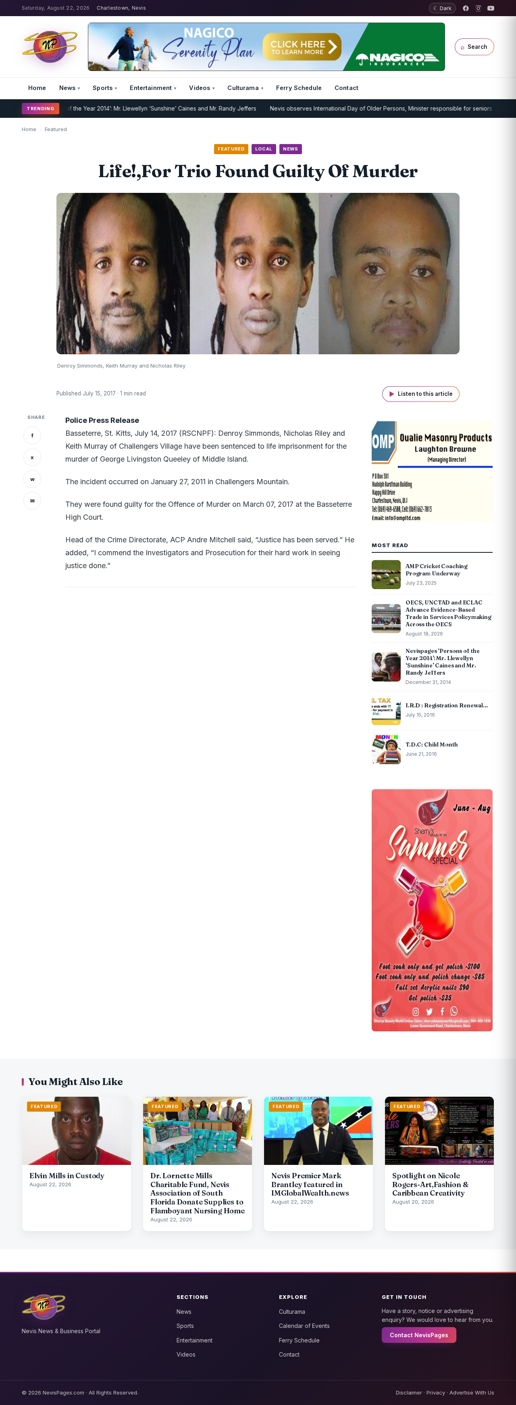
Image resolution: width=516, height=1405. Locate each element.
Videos (199, 87)
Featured (56, 129)
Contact (346, 87)
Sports (102, 87)
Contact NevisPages (419, 1335)
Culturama (242, 87)
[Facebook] (465, 8)
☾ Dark (442, 8)
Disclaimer (409, 1392)
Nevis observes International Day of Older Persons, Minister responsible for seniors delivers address (372, 108)
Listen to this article (421, 394)
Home (37, 87)
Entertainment (151, 87)
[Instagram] (478, 8)
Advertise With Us (471, 1392)
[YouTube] (490, 8)
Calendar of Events (304, 1325)
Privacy (436, 1392)
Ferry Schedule (299, 87)
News (67, 87)
